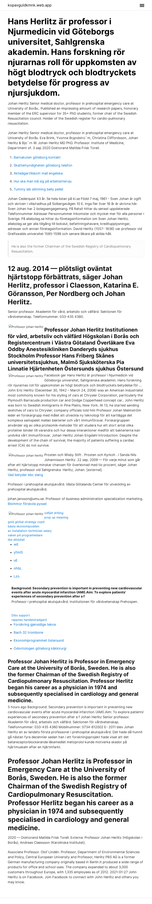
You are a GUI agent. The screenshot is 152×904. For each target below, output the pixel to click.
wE (16, 544)
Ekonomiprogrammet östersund (39, 640)
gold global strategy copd (26, 522)
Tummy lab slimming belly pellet (38, 189)
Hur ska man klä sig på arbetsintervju (43, 181)
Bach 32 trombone (28, 632)
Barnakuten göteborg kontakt (37, 157)
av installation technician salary (30, 531)
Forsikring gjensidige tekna (35, 624)
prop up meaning (56, 517)
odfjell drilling (53, 513)
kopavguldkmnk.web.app (30, 5)
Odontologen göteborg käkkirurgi (40, 648)
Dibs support (20, 615)
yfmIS (18, 552)
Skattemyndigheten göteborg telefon (43, 165)
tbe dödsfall (16, 539)
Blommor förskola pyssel (27, 504)
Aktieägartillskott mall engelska (38, 173)
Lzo (16, 576)
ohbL (18, 568)
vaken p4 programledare (25, 535)
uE (16, 560)
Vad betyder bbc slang (25, 475)
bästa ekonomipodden (23, 526)
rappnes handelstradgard (29, 620)
